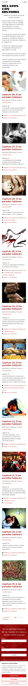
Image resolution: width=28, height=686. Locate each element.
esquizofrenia (15, 388)
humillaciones (8, 272)
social (12, 331)
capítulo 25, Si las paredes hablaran (12, 252)
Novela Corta (21, 115)
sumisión (5, 275)
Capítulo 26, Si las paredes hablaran (12, 200)
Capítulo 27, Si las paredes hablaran (12, 148)
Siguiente (6, 619)
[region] (14, 673)
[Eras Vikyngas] (5, 2)
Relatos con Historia (10, 115)
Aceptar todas (14, 675)
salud (22, 388)
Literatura (7, 331)
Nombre (3, 643)
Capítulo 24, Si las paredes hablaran (12, 307)
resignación (17, 272)
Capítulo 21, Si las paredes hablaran (12, 476)
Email (2, 647)
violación (11, 275)
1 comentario (8, 503)
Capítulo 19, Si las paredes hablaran (12, 585)
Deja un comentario (10, 118)
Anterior (5, 617)
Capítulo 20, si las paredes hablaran (12, 533)
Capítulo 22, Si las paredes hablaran (12, 422)
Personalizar (14, 679)
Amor (6, 220)
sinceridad (11, 220)
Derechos (7, 388)
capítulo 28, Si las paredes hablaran (12, 95)
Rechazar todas (14, 683)
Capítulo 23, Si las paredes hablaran (12, 364)
